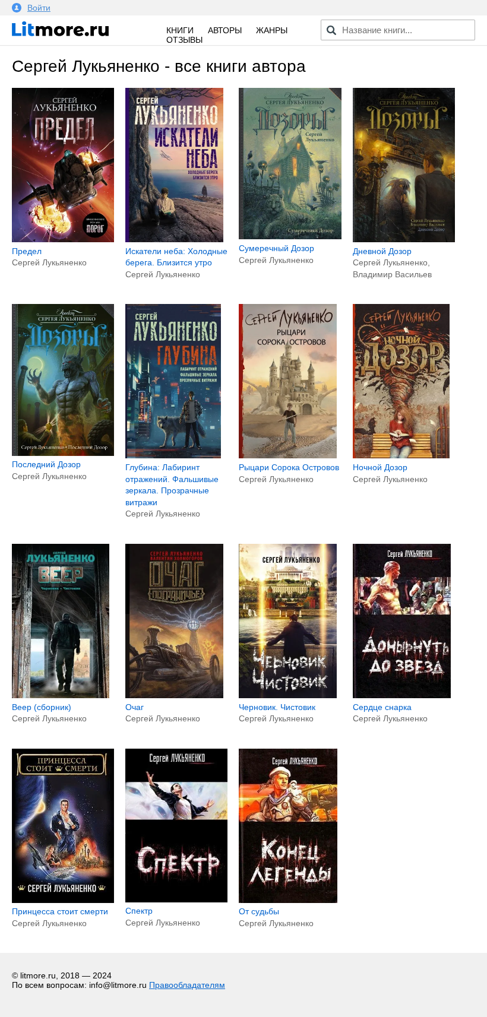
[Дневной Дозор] (404, 239)
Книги (180, 30)
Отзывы (184, 40)
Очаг (134, 707)
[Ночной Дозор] (401, 455)
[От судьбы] (288, 900)
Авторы (225, 30)
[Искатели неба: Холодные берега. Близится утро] (174, 239)
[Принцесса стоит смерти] (63, 900)
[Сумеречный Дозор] (290, 236)
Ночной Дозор (380, 467)
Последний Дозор (46, 464)
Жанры (271, 30)
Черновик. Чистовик (277, 707)
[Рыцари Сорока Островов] (288, 455)
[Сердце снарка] (402, 695)
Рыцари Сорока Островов (289, 467)
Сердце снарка (382, 707)
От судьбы (259, 911)
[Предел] (63, 239)
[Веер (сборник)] (60, 695)
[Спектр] (176, 899)
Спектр (139, 910)
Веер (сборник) (41, 707)
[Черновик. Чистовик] (288, 695)
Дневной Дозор (382, 251)
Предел (27, 251)
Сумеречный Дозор (276, 248)
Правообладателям (187, 985)
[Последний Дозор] (63, 453)
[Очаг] (174, 695)
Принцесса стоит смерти (60, 911)
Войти (38, 7)
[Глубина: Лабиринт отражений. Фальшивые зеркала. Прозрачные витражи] (173, 455)
